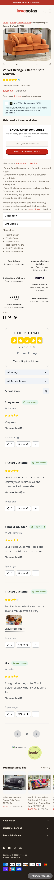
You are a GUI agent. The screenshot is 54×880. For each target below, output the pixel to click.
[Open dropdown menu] (47, 820)
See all (44, 767)
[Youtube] (9, 848)
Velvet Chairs (33, 209)
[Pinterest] (20, 848)
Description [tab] (11, 215)
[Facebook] (4, 848)
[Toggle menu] (4, 11)
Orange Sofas (24, 22)
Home (5, 22)
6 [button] (31, 64)
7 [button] (34, 64)
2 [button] (19, 64)
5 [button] (28, 64)
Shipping (17, 96)
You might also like (14, 767)
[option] (27, 44)
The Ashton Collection (26, 163)
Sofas (13, 22)
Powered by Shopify (11, 857)
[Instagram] (15, 848)
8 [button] (37, 64)
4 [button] (25, 64)
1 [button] (16, 64)
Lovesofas (22, 855)
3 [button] (22, 64)
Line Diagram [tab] (11, 223)
